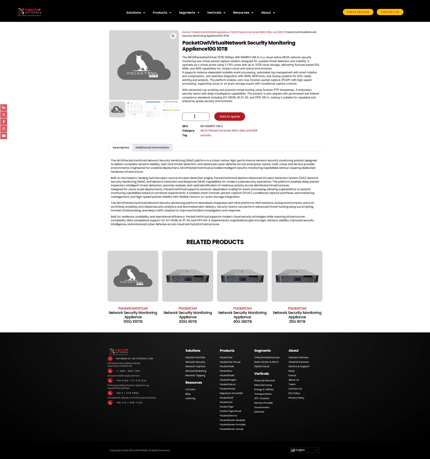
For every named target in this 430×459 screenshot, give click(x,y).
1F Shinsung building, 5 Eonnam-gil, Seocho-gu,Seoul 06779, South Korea (128, 387)
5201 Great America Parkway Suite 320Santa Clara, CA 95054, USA (124, 365)
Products (160, 12)
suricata (205, 135)
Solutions (133, 12)
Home (186, 32)
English (300, 450)
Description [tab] (121, 147)
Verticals (214, 12)
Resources (241, 12)
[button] (173, 36)
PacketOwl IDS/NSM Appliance (210, 32)
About (266, 12)
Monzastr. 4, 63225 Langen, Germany (123, 375)
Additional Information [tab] (152, 147)
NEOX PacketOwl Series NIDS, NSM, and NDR (257, 32)
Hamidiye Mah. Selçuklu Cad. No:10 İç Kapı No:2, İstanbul (132, 397)
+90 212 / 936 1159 (129, 402)
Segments (187, 12)
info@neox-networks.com (134, 358)
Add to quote (230, 116)
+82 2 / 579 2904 (127, 393)
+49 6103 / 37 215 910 (131, 380)
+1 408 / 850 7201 (128, 371)
